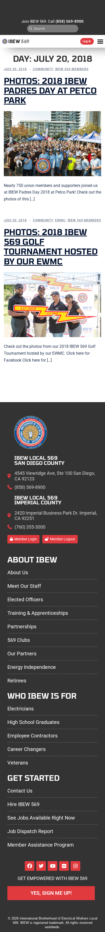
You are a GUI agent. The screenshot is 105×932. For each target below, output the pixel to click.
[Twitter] (41, 866)
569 (25, 41)
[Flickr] (64, 866)
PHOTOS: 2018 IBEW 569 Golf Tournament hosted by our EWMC (51, 246)
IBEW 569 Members (71, 69)
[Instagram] (75, 866)
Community (43, 69)
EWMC (60, 220)
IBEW (14, 41)
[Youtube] (52, 866)
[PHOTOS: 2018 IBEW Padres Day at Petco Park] (52, 143)
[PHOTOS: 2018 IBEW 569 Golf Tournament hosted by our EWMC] (52, 304)
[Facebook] (29, 866)
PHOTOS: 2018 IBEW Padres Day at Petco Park (50, 90)
